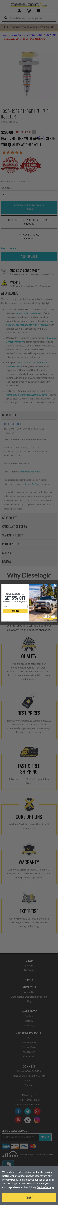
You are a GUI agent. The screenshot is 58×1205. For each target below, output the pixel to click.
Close (29, 1198)
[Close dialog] (54, 585)
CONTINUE (15, 610)
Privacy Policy (10, 1179)
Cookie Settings (45, 1187)
